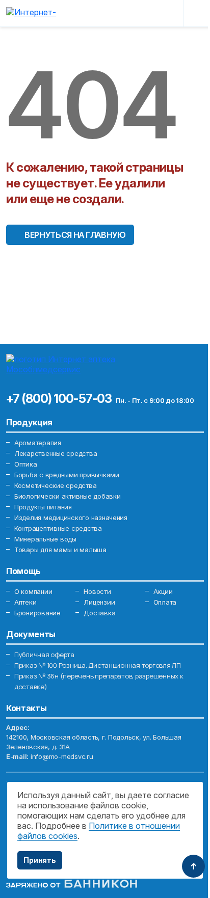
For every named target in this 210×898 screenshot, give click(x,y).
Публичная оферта (44, 654)
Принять (39, 860)
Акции (163, 591)
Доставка (99, 613)
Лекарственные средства (55, 453)
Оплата (164, 602)
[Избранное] (143, 13)
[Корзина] (168, 13)
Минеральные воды (45, 539)
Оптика (25, 464)
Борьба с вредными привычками (66, 475)
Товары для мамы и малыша (60, 550)
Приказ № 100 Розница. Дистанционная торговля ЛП (97, 665)
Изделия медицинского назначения (70, 517)
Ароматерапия (37, 443)
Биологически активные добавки (67, 496)
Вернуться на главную (75, 235)
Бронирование (37, 613)
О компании (33, 591)
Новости (97, 591)
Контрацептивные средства (58, 528)
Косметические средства (55, 485)
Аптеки (25, 602)
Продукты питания (43, 507)
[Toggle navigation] (196, 13)
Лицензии (99, 602)
